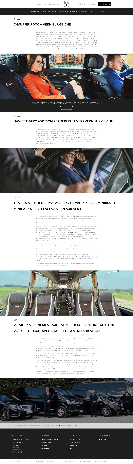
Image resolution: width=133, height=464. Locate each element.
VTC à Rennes (15, 445)
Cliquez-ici (18, 442)
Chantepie (49, 34)
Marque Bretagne (75, 442)
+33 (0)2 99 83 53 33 (24, 439)
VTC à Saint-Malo (16, 449)
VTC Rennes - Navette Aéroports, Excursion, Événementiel (25, 425)
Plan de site (44, 445)
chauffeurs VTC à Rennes (68, 232)
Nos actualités (103, 439)
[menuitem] (40, 4)
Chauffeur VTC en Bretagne (19, 453)
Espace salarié (45, 448)
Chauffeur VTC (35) (17, 451)
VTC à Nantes (15, 447)
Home (8, 425)
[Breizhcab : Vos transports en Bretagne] (66, 4)
